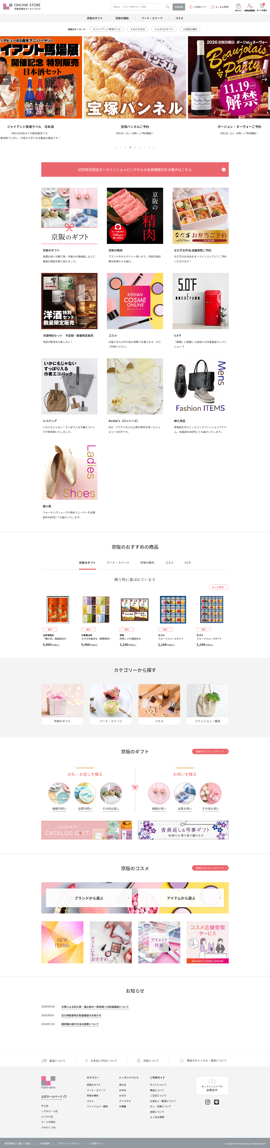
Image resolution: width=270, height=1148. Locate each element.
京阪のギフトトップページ (210, 751)
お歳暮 (122, 1106)
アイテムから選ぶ (181, 898)
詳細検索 (179, 6)
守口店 (44, 1105)
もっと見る (218, 587)
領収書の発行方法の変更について (80, 1024)
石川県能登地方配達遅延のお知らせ (81, 1015)
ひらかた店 (47, 1116)
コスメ (90, 1101)
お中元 (122, 1090)
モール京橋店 (48, 1121)
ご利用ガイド (199, 7)
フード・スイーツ (96, 1090)
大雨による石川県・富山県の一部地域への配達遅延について (95, 1007)
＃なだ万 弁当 (137, 29)
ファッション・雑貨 (97, 1106)
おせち (122, 1095)
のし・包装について (160, 1106)
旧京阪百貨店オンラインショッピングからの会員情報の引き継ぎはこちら (135, 169)
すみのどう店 (48, 1127)
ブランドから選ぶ (89, 898)
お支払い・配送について (163, 1101)
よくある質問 (221, 7)
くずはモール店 (49, 1111)
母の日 (122, 1084)
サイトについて (158, 1084)
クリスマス (125, 1101)
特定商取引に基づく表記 (17, 1143)
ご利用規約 (44, 1143)
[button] (5, 79)
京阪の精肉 (92, 1095)
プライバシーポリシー (69, 1143)
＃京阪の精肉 (190, 29)
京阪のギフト (94, 1084)
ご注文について (158, 1095)
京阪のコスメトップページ (210, 868)
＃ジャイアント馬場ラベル (107, 29)
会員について (157, 1111)
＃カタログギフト (164, 29)
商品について (157, 1090)
